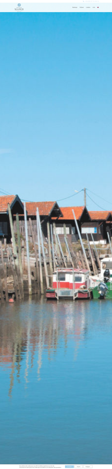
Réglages (88, 466)
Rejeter (78, 466)
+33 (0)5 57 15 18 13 (92, 1)
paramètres (58, 467)
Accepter (69, 466)
